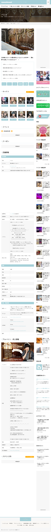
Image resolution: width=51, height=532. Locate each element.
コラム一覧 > (47, 164)
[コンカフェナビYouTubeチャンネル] (43, 118)
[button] (2, 39)
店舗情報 (20, 83)
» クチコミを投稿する (30, 456)
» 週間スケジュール (30, 91)
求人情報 (26, 83)
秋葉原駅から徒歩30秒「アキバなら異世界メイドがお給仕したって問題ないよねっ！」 (46, 330)
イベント (9, 83)
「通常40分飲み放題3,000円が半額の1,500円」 (43, 429)
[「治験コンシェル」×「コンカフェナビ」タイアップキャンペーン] (43, 96)
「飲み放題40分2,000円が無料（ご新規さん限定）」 (43, 421)
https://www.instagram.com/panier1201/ (18, 330)
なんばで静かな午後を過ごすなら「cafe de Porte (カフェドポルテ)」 (46, 219)
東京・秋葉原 (40, 423)
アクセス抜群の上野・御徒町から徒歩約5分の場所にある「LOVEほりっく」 (46, 196)
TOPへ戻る (25, 519)
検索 (5, 6)
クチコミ (31, 83)
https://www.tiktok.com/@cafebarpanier (18, 326)
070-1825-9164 (13, 166)
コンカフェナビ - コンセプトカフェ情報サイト (11, 529)
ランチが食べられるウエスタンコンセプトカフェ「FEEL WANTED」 (46, 350)
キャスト (4, 83)
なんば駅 (12, 213)
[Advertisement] (43, 47)
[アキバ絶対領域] (43, 77)
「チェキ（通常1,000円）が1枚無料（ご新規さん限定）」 (42, 437)
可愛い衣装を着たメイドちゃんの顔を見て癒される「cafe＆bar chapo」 (46, 287)
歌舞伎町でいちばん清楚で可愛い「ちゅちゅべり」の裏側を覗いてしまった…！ (46, 242)
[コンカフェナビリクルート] (43, 107)
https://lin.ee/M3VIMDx (14, 450)
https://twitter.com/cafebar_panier (17, 321)
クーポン (15, 83)
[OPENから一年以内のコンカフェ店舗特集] (43, 136)
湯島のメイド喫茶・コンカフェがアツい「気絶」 (46, 340)
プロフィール (4, 105)
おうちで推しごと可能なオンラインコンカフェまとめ (46, 366)
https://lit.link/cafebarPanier (15, 317)
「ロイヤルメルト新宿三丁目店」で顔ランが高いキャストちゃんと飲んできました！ (46, 174)
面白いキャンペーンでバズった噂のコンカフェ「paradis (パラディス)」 (46, 319)
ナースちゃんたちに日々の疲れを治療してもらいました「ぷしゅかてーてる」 (46, 265)
